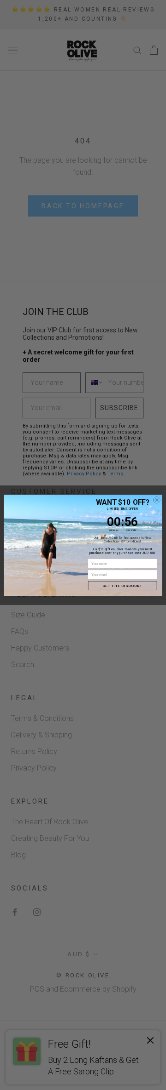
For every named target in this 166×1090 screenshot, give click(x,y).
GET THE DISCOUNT (122, 585)
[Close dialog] (156, 499)
